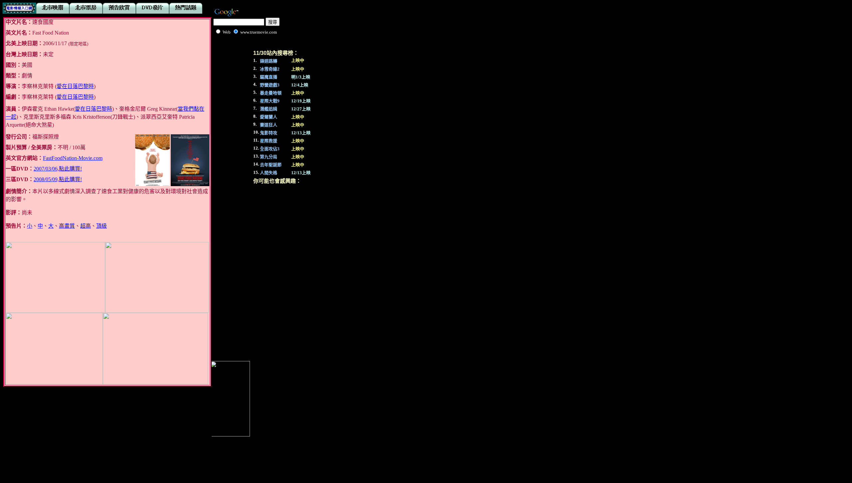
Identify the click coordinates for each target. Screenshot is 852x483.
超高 (85, 226)
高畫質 (67, 226)
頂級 (101, 226)
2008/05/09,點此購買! (58, 179)
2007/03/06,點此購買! (58, 169)
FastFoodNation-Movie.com (73, 158)
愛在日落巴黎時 (75, 86)
